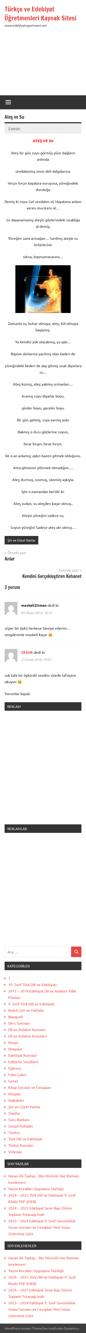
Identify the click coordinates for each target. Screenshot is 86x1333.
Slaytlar (14, 1113)
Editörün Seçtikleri (23, 1061)
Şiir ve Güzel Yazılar (21, 540)
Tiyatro (14, 1132)
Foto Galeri (17, 1074)
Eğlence (14, 1068)
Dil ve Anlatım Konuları (27, 1029)
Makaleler (16, 1100)
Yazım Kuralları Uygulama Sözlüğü (36, 1188)
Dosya (13, 1042)
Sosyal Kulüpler (20, 1126)
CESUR (27, 652)
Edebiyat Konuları (22, 1055)
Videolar (15, 1151)
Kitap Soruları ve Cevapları (29, 1087)
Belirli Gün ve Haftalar (26, 1010)
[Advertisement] (43, 64)
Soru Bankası (18, 1119)
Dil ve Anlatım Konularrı (27, 1036)
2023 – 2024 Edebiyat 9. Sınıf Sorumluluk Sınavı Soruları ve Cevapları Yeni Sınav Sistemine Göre (41, 1227)
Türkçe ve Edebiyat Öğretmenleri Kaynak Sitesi (40, 14)
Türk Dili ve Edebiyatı (25, 1138)
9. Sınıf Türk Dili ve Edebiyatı (31, 1003)
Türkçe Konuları (20, 1145)
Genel (13, 1081)
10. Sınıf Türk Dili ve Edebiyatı (32, 984)
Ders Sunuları (19, 1023)
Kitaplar (14, 1093)
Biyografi (15, 1016)
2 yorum (14, 128)
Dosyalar (15, 1048)
